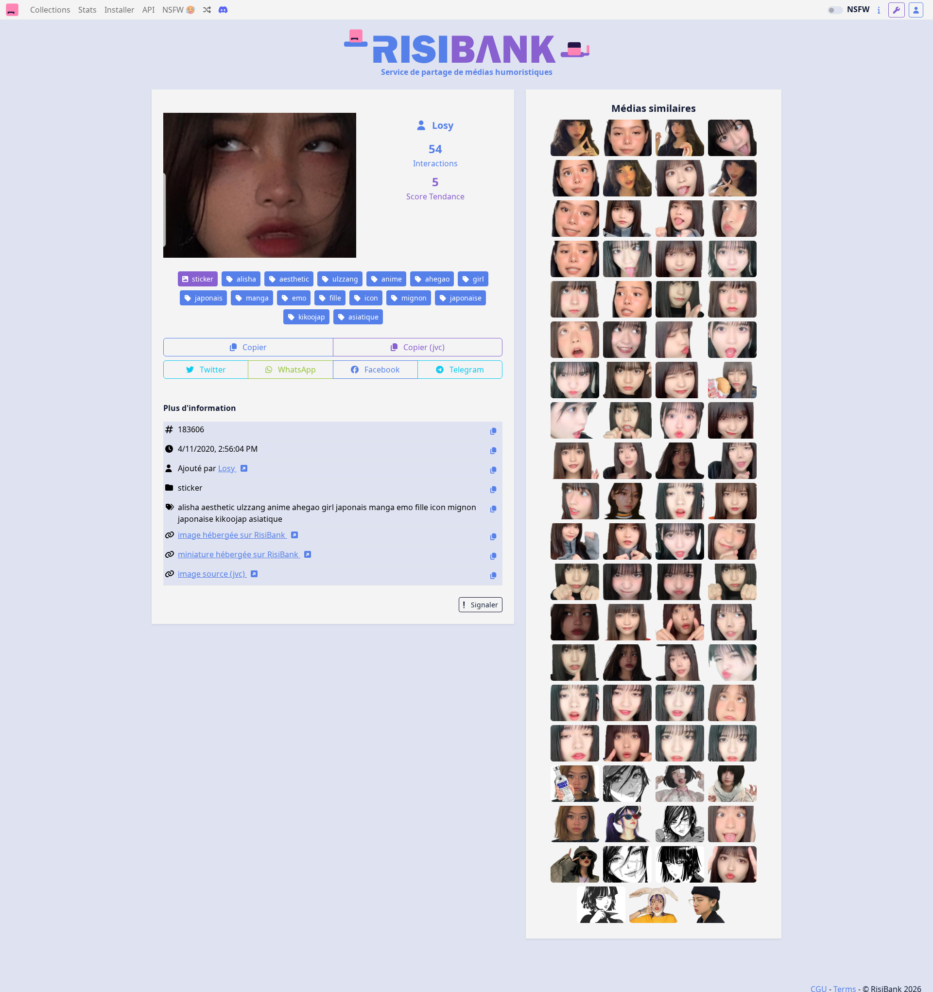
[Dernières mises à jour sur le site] (878, 10)
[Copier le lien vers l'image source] (493, 575)
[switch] (835, 10)
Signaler (483, 604)
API (148, 9)
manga (256, 297)
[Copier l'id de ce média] (493, 431)
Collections (50, 9)
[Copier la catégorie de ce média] (493, 489)
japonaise (465, 297)
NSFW (858, 9)
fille (334, 297)
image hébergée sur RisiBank (232, 535)
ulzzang (344, 278)
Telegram (466, 369)
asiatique (362, 316)
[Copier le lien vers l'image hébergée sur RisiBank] (493, 536)
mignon (413, 297)
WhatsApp (296, 369)
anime (391, 278)
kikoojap (310, 316)
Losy (441, 125)
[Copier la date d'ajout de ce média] (493, 450)
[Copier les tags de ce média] (493, 508)
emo (298, 297)
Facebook (381, 369)
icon (370, 297)
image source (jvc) (212, 573)
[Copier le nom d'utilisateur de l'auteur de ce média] (493, 470)
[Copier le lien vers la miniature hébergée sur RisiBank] (493, 556)
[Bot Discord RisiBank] (223, 10)
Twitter (212, 369)
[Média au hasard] (207, 9)
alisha (245, 278)
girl (477, 278)
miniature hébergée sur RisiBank (239, 554)
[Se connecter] (916, 10)
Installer (119, 9)
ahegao (436, 278)
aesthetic (293, 278)
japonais (208, 297)
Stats (87, 9)
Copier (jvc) (423, 347)
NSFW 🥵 (178, 9)
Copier (254, 347)
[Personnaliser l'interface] (896, 10)
